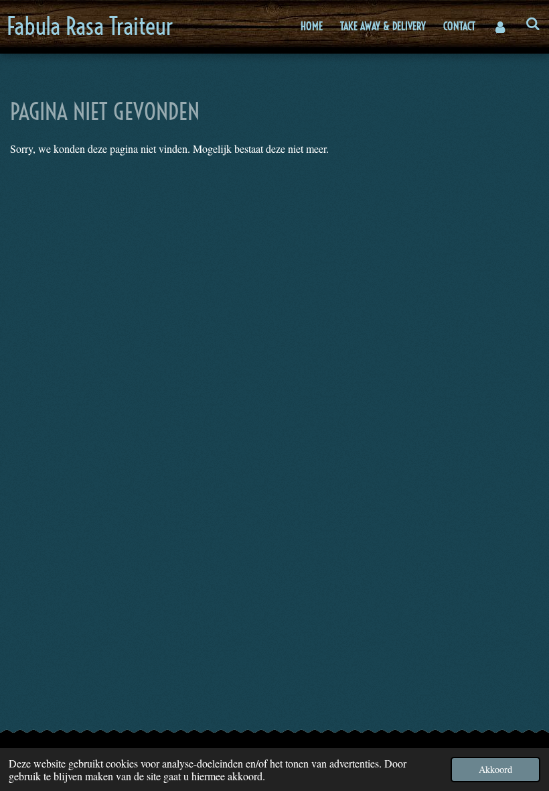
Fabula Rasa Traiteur (90, 26)
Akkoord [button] (495, 769)
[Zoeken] (533, 23)
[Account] (500, 26)
